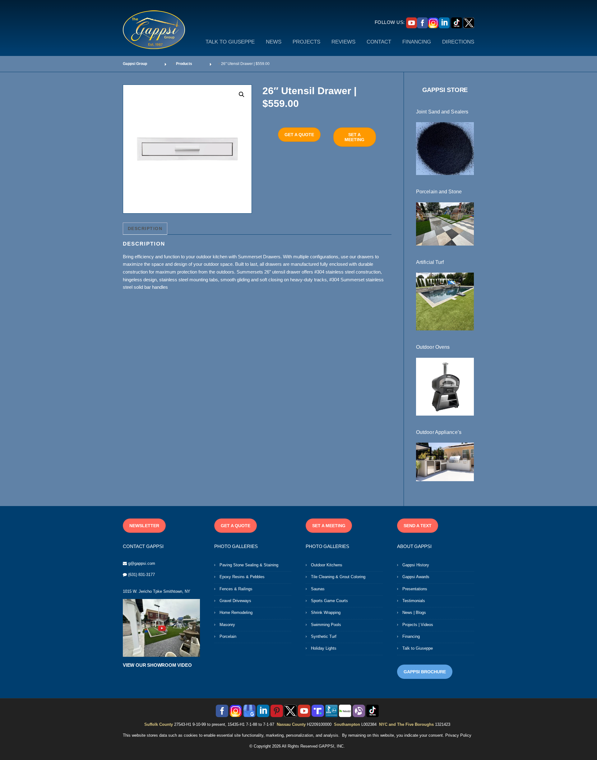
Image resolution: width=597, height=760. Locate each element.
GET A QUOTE (299, 134)
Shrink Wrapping (325, 612)
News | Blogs (414, 612)
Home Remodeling (236, 612)
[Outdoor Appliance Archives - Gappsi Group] (445, 461)
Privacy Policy (458, 735)
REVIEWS (343, 42)
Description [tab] (145, 228)
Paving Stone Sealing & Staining (249, 565)
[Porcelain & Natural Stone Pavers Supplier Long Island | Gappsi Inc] (445, 223)
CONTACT (379, 42)
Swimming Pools (326, 624)
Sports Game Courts (329, 600)
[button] (241, 94)
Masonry (227, 624)
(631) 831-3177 (141, 574)
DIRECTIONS (458, 42)
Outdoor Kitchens (326, 565)
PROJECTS (306, 42)
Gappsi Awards (415, 576)
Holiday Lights (323, 648)
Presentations (414, 589)
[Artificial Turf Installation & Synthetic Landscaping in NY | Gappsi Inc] (445, 301)
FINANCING (416, 42)
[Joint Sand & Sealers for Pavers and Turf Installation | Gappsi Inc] (445, 148)
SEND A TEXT (418, 525)
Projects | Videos (417, 624)
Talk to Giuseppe (417, 648)
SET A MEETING (354, 137)
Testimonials (413, 600)
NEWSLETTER (144, 525)
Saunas (318, 589)
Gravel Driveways (235, 600)
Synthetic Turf (323, 636)
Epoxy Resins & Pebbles (242, 576)
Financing (411, 636)
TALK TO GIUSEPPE (230, 42)
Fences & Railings (236, 589)
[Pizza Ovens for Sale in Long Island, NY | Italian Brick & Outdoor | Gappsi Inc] (445, 386)
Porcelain (228, 636)
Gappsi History (415, 565)
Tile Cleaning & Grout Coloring (338, 576)
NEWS (273, 42)
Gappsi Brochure (425, 671)
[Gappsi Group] (154, 29)
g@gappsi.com (141, 563)
